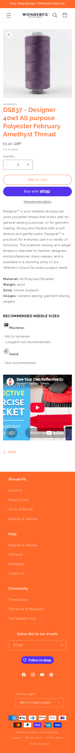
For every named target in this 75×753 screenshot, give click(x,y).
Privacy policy (54, 737)
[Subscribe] (61, 645)
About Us (15, 490)
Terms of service (39, 744)
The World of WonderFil (26, 609)
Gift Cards (15, 554)
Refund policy (33, 737)
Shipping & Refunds (22, 519)
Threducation (18, 599)
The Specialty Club (22, 618)
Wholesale (16, 564)
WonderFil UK (34, 732)
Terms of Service (20, 509)
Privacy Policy (18, 500)
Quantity (8, 156)
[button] (9, 15)
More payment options (37, 201)
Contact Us (16, 573)
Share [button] (12, 452)
